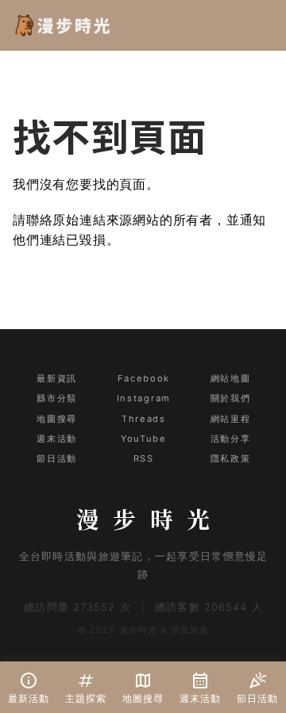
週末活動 (56, 438)
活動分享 (230, 438)
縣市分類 (56, 398)
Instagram (144, 398)
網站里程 (230, 418)
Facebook (144, 378)
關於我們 (230, 398)
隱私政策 (230, 458)
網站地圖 (230, 378)
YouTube (143, 438)
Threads (143, 418)
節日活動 (56, 458)
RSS (143, 458)
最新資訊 (56, 378)
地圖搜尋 (56, 418)
